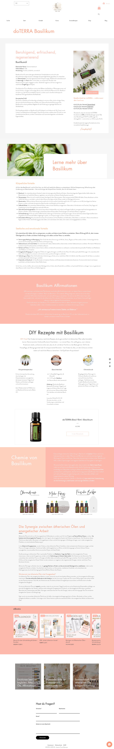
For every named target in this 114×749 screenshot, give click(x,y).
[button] (99, 8)
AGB (64, 745)
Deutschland (91, 105)
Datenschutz (58, 745)
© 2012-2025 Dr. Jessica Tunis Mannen (57, 747)
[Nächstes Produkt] (98, 626)
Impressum (51, 745)
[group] (57, 630)
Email (38, 716)
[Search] (99, 14)
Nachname (62, 708)
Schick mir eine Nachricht (43, 724)
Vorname (39, 708)
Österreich (90, 107)
